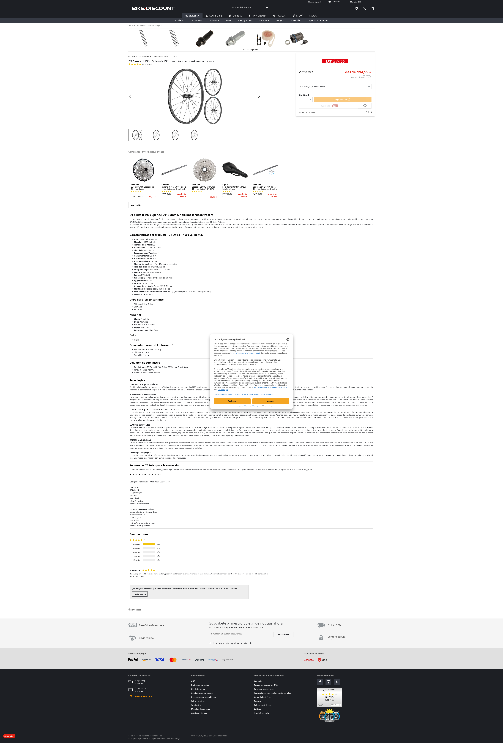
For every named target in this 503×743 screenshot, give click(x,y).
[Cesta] (371, 8)
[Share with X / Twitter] (368, 112)
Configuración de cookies (202, 693)
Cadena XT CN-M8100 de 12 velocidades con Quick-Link (174, 187)
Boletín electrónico (262, 705)
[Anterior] (130, 96)
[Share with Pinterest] (370, 112)
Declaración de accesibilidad (203, 697)
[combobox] (247, 7)
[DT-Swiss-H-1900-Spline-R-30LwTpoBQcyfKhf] (195, 96)
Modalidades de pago (200, 709)
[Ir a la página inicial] (153, 8)
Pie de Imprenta (198, 689)
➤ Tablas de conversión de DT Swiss (145, 474)
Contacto (258, 681)
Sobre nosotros (197, 701)
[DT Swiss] (335, 61)
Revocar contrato (143, 696)
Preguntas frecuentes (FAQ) (266, 685)
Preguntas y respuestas (140, 682)
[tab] (135, 205)
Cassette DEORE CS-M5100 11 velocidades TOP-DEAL (203, 187)
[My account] (364, 8)
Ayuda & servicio (261, 713)
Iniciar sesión (140, 594)
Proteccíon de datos (200, 685)
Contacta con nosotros (140, 690)
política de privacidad (242, 643)
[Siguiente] (259, 96)
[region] (251, 38)
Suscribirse (283, 634)
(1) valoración (147, 64)
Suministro (196, 705)
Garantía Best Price (262, 697)
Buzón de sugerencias (264, 689)
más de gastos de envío (361, 77)
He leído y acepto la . (233, 643)
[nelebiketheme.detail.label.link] (143, 38)
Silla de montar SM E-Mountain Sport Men (234, 187)
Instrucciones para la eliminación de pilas (272, 693)
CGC (193, 681)
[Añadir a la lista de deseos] (364, 106)
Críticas (257, 709)
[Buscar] (267, 7)
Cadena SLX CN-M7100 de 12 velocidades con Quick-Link (264, 187)
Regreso (257, 701)
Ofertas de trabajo (199, 713)
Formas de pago (137, 653)
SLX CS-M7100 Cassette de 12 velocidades (142, 187)
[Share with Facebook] (365, 112)
